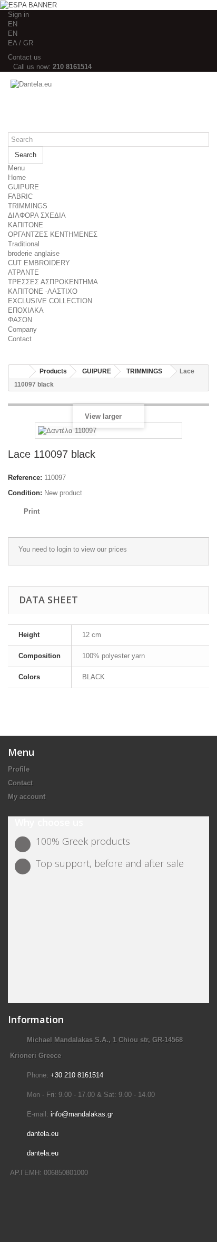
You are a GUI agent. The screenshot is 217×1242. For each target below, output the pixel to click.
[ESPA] (28, 4)
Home (17, 177)
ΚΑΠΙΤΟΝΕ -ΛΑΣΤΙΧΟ (42, 291)
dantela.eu (42, 1134)
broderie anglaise (34, 253)
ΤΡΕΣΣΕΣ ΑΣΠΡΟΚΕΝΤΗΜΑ (53, 282)
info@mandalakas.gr (82, 1114)
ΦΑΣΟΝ (20, 320)
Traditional (24, 244)
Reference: (25, 478)
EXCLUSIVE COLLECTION (50, 301)
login (64, 549)
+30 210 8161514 (77, 1075)
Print (32, 511)
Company (22, 329)
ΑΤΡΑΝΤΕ (23, 272)
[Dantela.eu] (108, 106)
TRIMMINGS (27, 206)
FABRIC (20, 196)
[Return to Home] (19, 371)
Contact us (24, 57)
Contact (20, 339)
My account (26, 797)
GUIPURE (23, 187)
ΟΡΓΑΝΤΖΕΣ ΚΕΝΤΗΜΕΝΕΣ (52, 234)
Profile (18, 769)
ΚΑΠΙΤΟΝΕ (25, 225)
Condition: (25, 493)
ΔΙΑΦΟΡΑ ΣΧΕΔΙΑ (37, 215)
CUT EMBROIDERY (39, 263)
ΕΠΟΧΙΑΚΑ (26, 310)
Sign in (18, 14)
